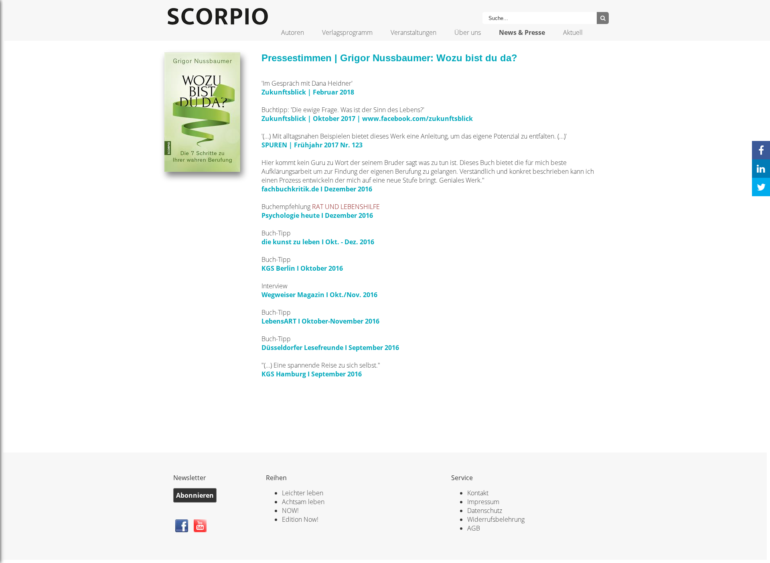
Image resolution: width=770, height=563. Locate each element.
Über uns (467, 32)
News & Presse (522, 32)
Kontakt (477, 493)
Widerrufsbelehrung (496, 519)
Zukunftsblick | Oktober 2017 (308, 118)
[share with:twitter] (761, 187)
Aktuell (573, 32)
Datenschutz (484, 510)
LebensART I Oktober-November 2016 (320, 321)
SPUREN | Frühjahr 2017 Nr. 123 (312, 145)
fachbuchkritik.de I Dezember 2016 (316, 189)
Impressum (483, 501)
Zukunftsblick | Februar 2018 (308, 92)
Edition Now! (300, 519)
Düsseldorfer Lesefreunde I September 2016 (330, 347)
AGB (473, 528)
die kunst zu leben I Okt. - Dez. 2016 (317, 241)
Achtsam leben (303, 501)
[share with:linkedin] (761, 168)
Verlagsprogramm (347, 32)
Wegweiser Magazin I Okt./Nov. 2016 (319, 294)
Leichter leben (302, 493)
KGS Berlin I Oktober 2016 (302, 268)
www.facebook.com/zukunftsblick (417, 118)
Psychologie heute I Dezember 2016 (317, 215)
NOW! (290, 510)
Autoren (292, 32)
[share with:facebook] (761, 150)
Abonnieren (195, 495)
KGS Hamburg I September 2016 (311, 374)
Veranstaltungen (413, 32)
